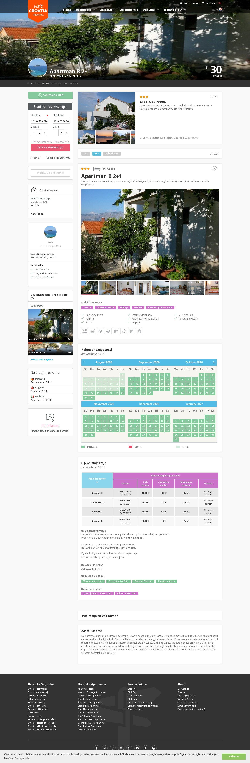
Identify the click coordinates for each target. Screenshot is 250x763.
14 (137, 384)
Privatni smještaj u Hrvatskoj (41, 719)
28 (117, 393)
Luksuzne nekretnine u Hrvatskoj (143, 705)
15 (143, 384)
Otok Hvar (132, 688)
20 (131, 388)
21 (137, 388)
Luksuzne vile (129, 10)
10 (156, 379)
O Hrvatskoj (183, 688)
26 (104, 393)
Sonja (50, 242)
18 (162, 384)
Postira (76, 75)
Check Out (58, 115)
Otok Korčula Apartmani (89, 726)
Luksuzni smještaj (36, 699)
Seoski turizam (35, 716)
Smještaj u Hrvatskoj (37, 688)
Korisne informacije (186, 705)
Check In (35, 115)
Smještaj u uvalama (37, 705)
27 (111, 393)
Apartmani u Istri (86, 688)
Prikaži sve (112, 153)
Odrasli (35, 126)
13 (131, 384)
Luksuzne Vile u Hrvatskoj (140, 702)
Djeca (56, 126)
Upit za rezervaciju (50, 147)
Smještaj (105, 10)
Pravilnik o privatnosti (187, 702)
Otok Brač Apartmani (88, 712)
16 (150, 384)
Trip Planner (213, 2)
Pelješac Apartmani (87, 729)
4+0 (86, 153)
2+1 (97, 153)
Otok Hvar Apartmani (88, 709)
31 (92, 398)
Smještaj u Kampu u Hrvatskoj (42, 729)
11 (162, 379)
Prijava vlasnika (191, 2)
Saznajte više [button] (22, 758)
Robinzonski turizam (38, 709)
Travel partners (135, 709)
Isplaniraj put (173, 10)
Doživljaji (149, 10)
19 (167, 384)
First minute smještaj (38, 692)
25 (98, 393)
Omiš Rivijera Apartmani (89, 716)
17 (156, 384)
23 (86, 393)
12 (167, 379)
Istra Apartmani (135, 695)
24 (92, 393)
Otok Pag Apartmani (87, 699)
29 (122, 393)
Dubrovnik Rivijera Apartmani (92, 722)
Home (67, 10)
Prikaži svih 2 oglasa (42, 359)
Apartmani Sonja (53, 83)
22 (122, 388)
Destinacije (84, 10)
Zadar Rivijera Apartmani (90, 695)
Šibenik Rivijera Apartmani (90, 702)
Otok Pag (132, 692)
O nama (181, 692)
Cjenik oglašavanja (186, 695)
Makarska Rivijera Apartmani (91, 719)
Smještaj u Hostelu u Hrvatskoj (42, 726)
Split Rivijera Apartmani (89, 705)
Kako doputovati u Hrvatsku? (191, 709)
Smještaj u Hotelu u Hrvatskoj (42, 722)
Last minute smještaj (38, 695)
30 (86, 398)
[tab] (50, 335)
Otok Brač (132, 699)
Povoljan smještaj (36, 702)
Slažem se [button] (233, 756)
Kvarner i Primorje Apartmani (92, 692)
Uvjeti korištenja (185, 699)
